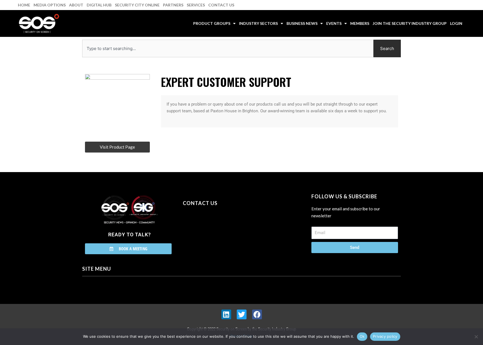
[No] (476, 336)
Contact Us (221, 5)
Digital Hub (99, 5)
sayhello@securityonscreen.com (218, 228)
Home (24, 5)
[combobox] (227, 48)
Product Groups (211, 23)
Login (456, 23)
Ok (362, 336)
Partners (173, 5)
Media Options (50, 5)
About (76, 5)
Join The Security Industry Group (410, 23)
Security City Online (137, 5)
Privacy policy (385, 336)
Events (334, 23)
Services (196, 5)
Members (359, 23)
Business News (302, 23)
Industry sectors (258, 23)
